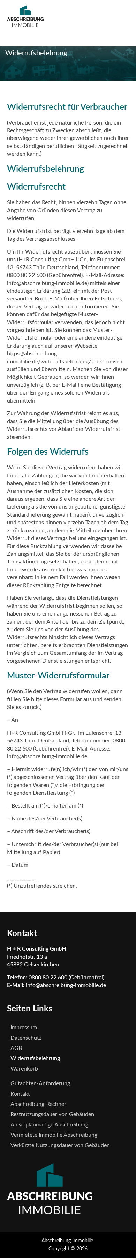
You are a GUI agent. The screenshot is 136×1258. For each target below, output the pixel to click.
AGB (16, 1048)
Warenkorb (24, 1069)
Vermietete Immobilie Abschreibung (53, 1135)
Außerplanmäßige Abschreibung (49, 1125)
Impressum (23, 1027)
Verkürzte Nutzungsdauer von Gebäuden (60, 1145)
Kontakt (20, 1094)
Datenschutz (25, 1038)
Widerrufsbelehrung (35, 1058)
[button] (78, 34)
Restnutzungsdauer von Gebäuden (52, 1114)
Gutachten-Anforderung (40, 1083)
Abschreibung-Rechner (38, 1104)
